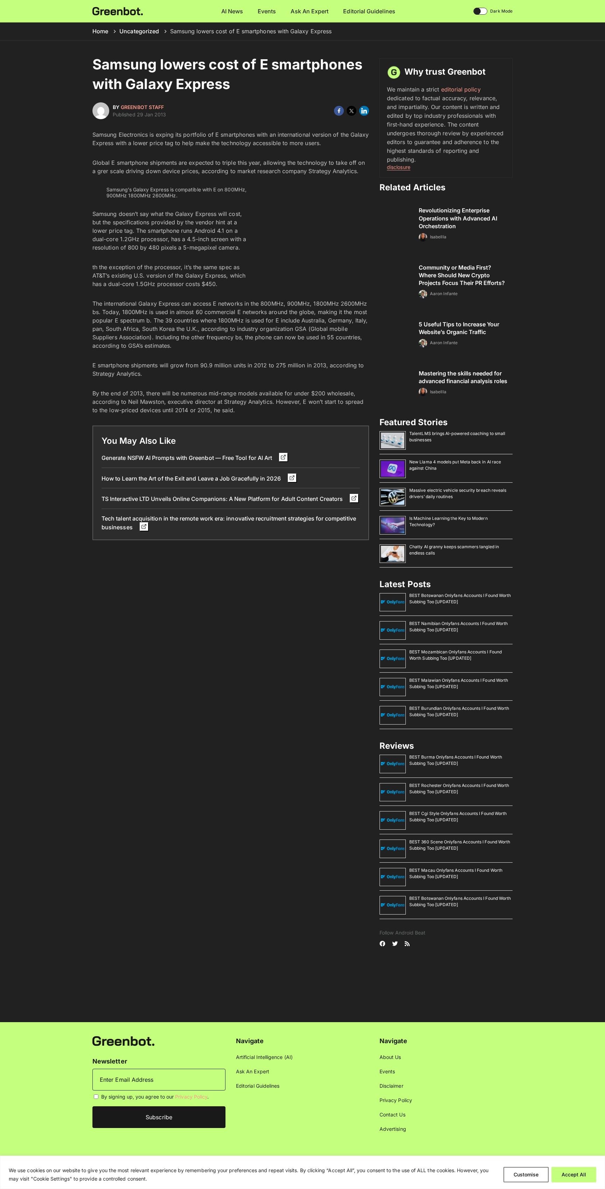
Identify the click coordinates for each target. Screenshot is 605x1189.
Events (267, 11)
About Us (390, 1057)
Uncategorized (139, 31)
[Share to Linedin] (364, 111)
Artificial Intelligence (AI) (264, 1057)
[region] (302, 1172)
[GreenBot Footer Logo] (123, 1041)
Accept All (574, 1174)
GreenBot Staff (142, 107)
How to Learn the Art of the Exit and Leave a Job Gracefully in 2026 (192, 478)
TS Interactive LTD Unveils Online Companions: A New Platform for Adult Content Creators (223, 498)
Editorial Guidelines (369, 11)
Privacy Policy (191, 1097)
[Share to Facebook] (339, 111)
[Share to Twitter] (351, 111)
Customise (526, 1174)
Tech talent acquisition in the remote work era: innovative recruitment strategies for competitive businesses (229, 523)
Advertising (393, 1129)
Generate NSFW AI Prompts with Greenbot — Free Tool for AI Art (187, 457)
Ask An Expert (309, 11)
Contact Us (392, 1114)
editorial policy (461, 89)
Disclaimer (391, 1086)
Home (100, 31)
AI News (232, 11)
